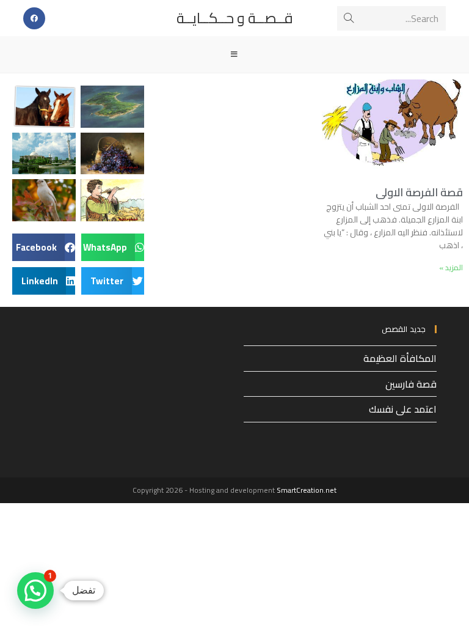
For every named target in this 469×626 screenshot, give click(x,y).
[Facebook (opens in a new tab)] (34, 18)
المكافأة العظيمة (400, 358)
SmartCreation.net (306, 490)
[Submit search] (348, 18)
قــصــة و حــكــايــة (234, 18)
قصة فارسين (411, 384)
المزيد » (451, 267)
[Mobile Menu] (234, 54)
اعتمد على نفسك (403, 409)
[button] (112, 247)
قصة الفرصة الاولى (419, 192)
